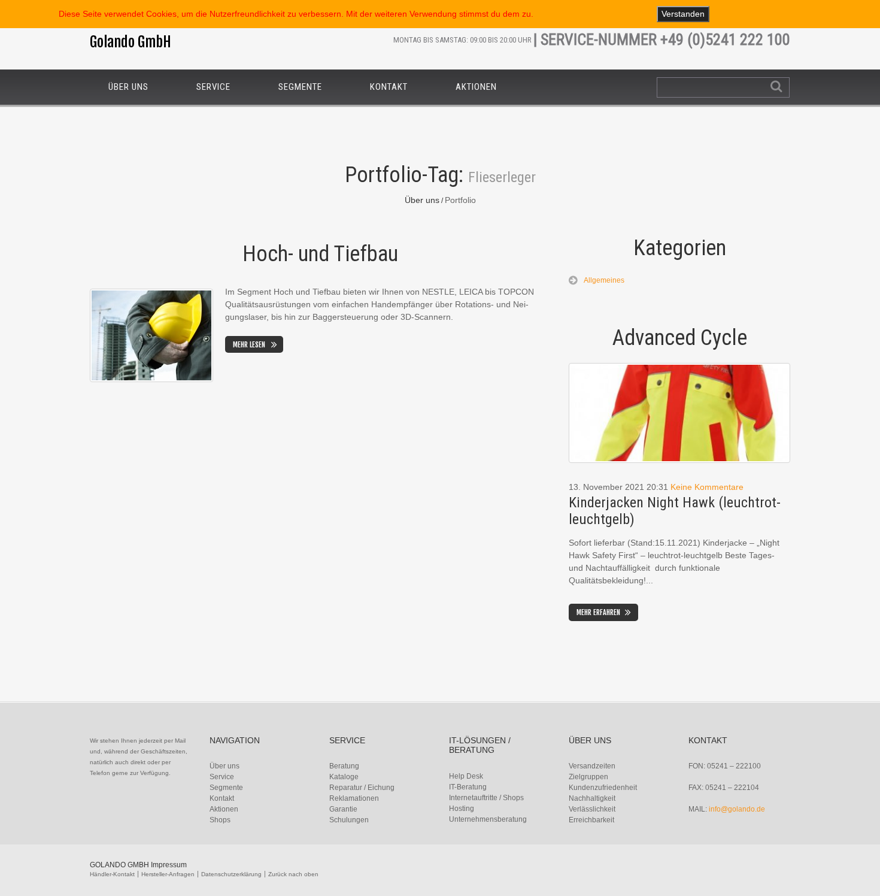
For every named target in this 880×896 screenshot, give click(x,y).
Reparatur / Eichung (362, 787)
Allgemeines (604, 280)
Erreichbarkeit (591, 820)
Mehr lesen (249, 344)
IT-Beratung (468, 787)
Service (213, 86)
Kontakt (389, 86)
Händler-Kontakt (112, 874)
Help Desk (466, 776)
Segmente (300, 86)
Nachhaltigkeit (592, 798)
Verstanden (683, 14)
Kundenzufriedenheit (603, 787)
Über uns (128, 86)
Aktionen (476, 86)
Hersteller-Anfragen (168, 874)
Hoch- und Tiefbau (320, 254)
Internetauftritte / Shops (486, 798)
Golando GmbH (130, 42)
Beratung (344, 766)
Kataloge (344, 777)
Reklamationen (354, 798)
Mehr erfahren (598, 612)
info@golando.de (737, 809)
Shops (220, 820)
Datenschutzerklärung (231, 874)
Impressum (169, 865)
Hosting (461, 808)
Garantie (343, 809)
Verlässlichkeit (592, 809)
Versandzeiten (592, 766)
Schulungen (349, 820)
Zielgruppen (588, 777)
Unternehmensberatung (488, 819)
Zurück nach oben (293, 874)
